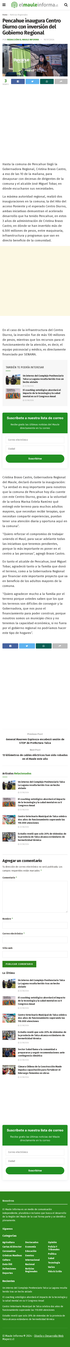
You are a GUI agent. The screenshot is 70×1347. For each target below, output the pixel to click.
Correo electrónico (13, 933)
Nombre (7, 918)
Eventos (29, 1255)
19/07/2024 (49, 39)
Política (52, 1254)
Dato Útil (7, 1264)
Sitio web (7, 948)
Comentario (9, 877)
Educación (30, 1251)
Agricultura (8, 1242)
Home (4, 15)
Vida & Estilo (55, 1271)
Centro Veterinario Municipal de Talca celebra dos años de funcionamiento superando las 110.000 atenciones (42, 819)
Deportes (7, 1273)
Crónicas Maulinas (12, 1255)
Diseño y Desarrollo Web (48, 1335)
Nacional (30, 1264)
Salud (51, 1258)
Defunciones (9, 1268)
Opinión (52, 1242)
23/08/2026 (29, 386)
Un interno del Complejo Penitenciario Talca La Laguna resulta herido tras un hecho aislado (43, 379)
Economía (30, 1246)
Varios (51, 1267)
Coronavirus (9, 1251)
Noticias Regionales (19, 15)
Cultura (6, 1260)
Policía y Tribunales (54, 1248)
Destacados (31, 1242)
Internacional (32, 1260)
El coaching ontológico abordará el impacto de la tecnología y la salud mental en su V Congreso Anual (42, 393)
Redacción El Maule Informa (23, 39)
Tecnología (54, 1262)
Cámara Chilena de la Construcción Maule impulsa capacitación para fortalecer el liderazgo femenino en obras (40, 1069)
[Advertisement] (35, 123)
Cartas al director (12, 1246)
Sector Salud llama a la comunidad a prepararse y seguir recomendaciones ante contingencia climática (41, 1052)
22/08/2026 (24, 827)
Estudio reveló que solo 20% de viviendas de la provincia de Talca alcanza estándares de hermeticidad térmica (42, 837)
